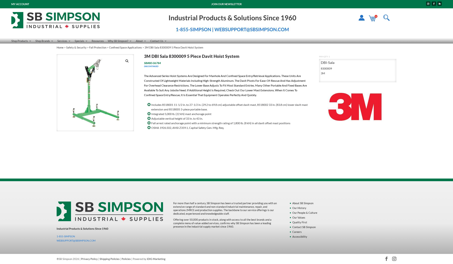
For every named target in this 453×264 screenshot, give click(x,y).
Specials (79, 41)
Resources (98, 41)
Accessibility (299, 236)
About (139, 41)
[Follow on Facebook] (434, 4)
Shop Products (19, 41)
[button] (127, 61)
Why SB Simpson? (118, 41)
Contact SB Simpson (304, 227)
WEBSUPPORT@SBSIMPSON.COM (76, 240)
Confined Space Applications (125, 47)
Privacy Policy (89, 258)
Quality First (299, 222)
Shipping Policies (110, 258)
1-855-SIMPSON (66, 236)
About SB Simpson (302, 203)
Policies (126, 258)
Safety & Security (76, 47)
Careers (297, 231)
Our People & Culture (304, 212)
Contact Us (156, 41)
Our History (299, 208)
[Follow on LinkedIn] (439, 4)
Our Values (298, 217)
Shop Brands (42, 41)
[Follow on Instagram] (428, 4)
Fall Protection (97, 47)
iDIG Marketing (156, 258)
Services (62, 41)
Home (60, 47)
